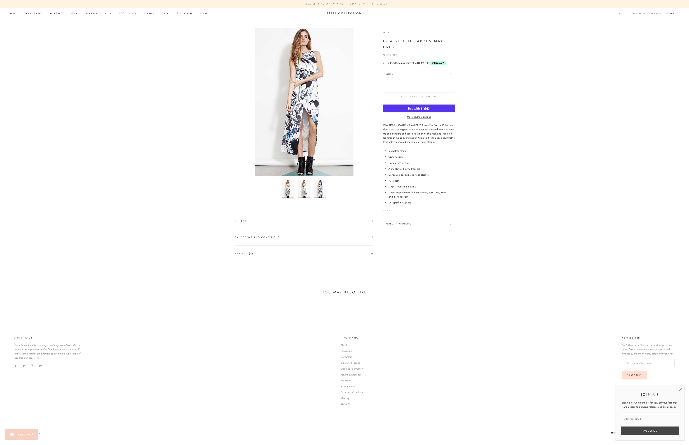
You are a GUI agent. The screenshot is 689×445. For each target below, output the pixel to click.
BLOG (203, 13)
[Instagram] (32, 365)
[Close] (680, 389)
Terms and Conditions (352, 392)
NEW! (13, 13)
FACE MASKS (33, 13)
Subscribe (650, 430)
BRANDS (91, 13)
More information (399, 223)
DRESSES (56, 13)
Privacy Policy (348, 386)
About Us (345, 345)
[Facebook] (395, 210)
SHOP (74, 13)
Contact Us (346, 357)
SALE (165, 13)
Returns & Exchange (351, 374)
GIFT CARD (184, 13)
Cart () (673, 13)
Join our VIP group (350, 363)
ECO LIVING (127, 13)
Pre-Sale (241, 221)
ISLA (386, 32)
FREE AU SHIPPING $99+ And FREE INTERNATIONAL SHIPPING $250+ (344, 3)
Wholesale (346, 351)
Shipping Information (352, 368)
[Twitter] (400, 210)
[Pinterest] (405, 210)
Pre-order (346, 380)
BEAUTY (149, 13)
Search (656, 13)
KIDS (108, 13)
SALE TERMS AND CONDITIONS (257, 237)
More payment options (419, 117)
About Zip (346, 404)
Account (639, 13)
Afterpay (345, 398)
